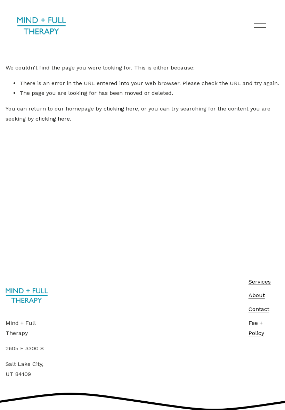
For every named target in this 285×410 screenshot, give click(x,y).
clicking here (121, 108)
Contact (259, 309)
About (257, 295)
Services (260, 281)
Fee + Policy (256, 328)
